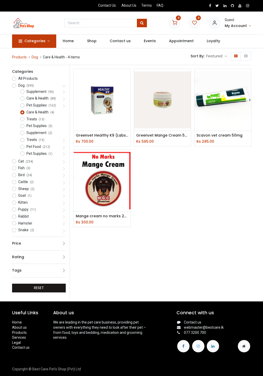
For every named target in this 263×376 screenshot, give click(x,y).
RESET (39, 287)
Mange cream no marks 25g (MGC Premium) (102, 216)
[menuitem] (68, 41)
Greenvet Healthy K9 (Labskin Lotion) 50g (102, 135)
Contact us (21, 347)
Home (17, 322)
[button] (216, 56)
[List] (246, 56)
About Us (128, 5)
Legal (16, 343)
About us (19, 327)
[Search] (142, 23)
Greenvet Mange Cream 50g (162, 135)
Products (19, 57)
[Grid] (236, 56)
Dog (35, 57)
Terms (146, 5)
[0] (174, 23)
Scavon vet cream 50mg (219, 135)
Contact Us (107, 5)
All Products (28, 78)
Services (19, 337)
